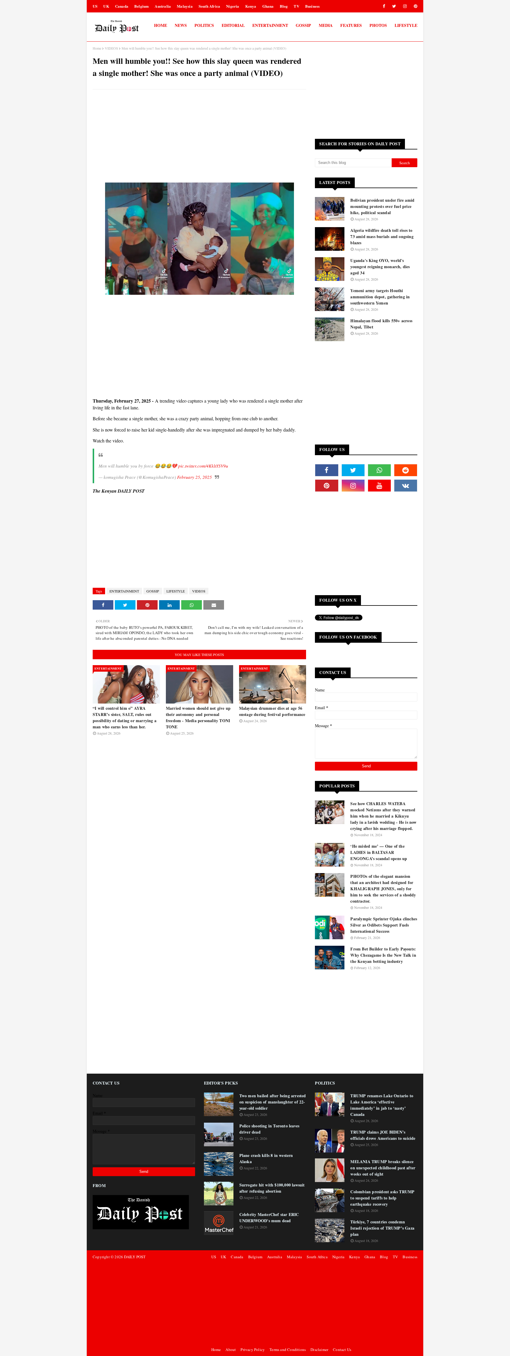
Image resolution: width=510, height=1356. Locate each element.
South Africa (209, 6)
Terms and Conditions (287, 1349)
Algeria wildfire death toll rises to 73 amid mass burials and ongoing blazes (381, 236)
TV (296, 6)
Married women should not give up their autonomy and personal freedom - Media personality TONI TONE (198, 717)
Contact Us (342, 1349)
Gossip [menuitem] (303, 25)
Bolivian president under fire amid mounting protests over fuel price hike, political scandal (382, 206)
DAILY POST (135, 1256)
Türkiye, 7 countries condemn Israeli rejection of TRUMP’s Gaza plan (382, 1228)
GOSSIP (152, 591)
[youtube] (379, 485)
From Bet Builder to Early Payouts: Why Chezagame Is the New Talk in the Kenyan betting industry (383, 955)
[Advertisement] (199, 136)
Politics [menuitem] (204, 25)
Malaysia (185, 6)
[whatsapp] (379, 470)
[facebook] (384, 6)
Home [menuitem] (160, 25)
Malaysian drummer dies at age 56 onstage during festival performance (272, 711)
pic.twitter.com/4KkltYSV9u (203, 466)
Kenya (250, 6)
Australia (163, 6)
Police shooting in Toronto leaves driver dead (269, 1129)
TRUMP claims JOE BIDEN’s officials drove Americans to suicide (382, 1135)
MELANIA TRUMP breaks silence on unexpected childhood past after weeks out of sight (382, 1167)
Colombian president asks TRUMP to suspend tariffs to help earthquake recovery (382, 1198)
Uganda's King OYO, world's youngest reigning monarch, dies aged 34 (380, 266)
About (230, 1349)
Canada (121, 6)
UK (106, 6)
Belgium (141, 6)
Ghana (268, 6)
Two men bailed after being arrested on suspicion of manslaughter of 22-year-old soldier (272, 1102)
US (95, 6)
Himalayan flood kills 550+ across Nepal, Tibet (381, 324)
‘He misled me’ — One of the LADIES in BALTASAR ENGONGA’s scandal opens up (378, 852)
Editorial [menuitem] (233, 25)
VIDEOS (111, 48)
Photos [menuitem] (378, 25)
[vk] (405, 485)
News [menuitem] (181, 25)
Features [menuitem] (351, 25)
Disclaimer (319, 1349)
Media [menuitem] (326, 25)
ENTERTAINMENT (124, 591)
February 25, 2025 (194, 477)
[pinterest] (414, 6)
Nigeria (232, 6)
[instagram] (405, 6)
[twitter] (394, 6)
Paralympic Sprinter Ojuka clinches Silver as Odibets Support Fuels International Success (383, 925)
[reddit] (405, 470)
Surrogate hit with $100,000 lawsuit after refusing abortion (272, 1188)
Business (312, 6)
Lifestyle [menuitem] (406, 25)
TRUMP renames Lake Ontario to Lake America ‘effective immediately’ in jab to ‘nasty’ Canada (381, 1105)
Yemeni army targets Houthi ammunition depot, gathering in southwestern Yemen (380, 296)
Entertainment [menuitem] (270, 25)
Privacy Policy (253, 1349)
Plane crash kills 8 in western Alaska (266, 1158)
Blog (284, 6)
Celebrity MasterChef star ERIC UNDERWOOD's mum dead (269, 1217)
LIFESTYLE (175, 591)
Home (97, 48)
